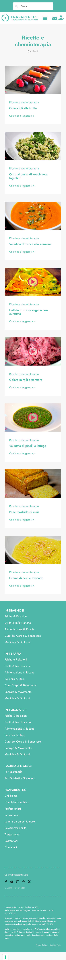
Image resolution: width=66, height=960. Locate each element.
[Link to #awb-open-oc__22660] (45, 17)
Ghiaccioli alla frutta (23, 108)
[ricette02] (33, 133)
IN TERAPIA (13, 653)
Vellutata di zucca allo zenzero (30, 244)
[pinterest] (23, 881)
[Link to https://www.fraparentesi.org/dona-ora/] (61, 18)
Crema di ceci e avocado (26, 578)
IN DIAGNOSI (14, 610)
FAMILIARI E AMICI (18, 766)
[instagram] (17, 881)
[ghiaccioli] (33, 67)
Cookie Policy (55, 945)
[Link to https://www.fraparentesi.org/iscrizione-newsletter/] (54, 18)
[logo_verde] (20, 16)
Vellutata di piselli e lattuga (27, 446)
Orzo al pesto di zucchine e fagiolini (28, 176)
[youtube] (11, 881)
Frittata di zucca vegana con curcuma (28, 312)
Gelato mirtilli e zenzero (26, 380)
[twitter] (29, 881)
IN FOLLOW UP (15, 710)
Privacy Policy (41, 945)
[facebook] (6, 881)
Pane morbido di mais (24, 512)
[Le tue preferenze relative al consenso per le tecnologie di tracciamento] (5, 957)
